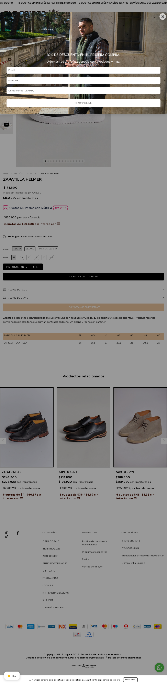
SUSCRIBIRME (83, 103)
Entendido (130, 680)
